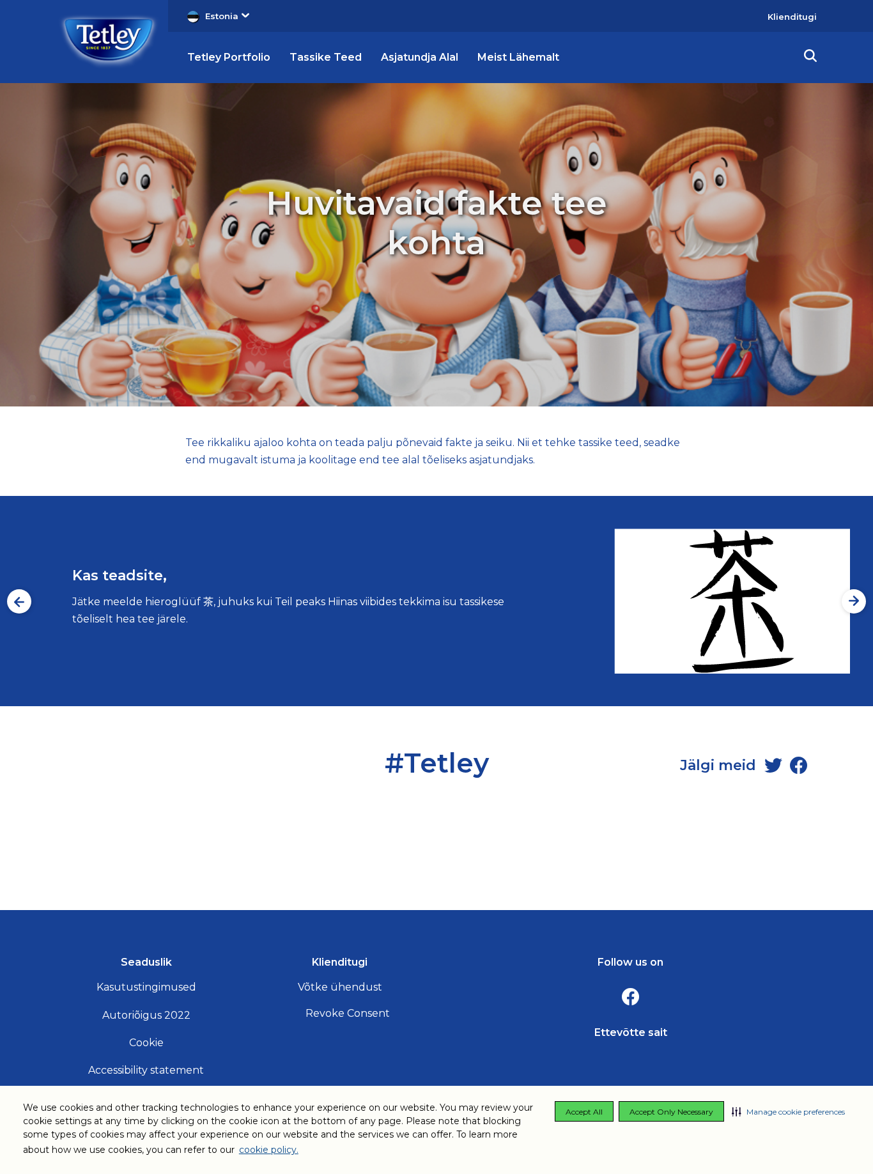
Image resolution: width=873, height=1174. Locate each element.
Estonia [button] (221, 16)
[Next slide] (854, 601)
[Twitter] (773, 765)
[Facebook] (799, 765)
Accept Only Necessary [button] (671, 1111)
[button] (788, 1111)
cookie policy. (268, 1149)
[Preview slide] (19, 601)
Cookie (146, 1043)
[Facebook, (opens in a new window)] (631, 997)
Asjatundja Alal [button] (419, 57)
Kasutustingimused (146, 987)
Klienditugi (792, 17)
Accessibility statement (146, 1070)
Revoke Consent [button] (347, 1013)
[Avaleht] (109, 41)
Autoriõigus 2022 (146, 1015)
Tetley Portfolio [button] (228, 57)
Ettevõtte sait (630, 1032)
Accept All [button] (584, 1111)
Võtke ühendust (340, 987)
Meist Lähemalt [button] (518, 57)
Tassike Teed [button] (326, 57)
